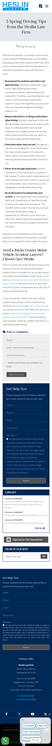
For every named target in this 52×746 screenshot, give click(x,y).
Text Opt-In (11, 435)
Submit (26, 480)
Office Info (25, 696)
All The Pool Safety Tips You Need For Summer (24, 523)
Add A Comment (16, 374)
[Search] (44, 556)
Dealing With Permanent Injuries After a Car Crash (26, 515)
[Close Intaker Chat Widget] (49, 714)
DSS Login (16, 743)
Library (10, 492)
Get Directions (25, 699)
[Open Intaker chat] (23, 745)
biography (19, 305)
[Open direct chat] (45, 714)
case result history (37, 305)
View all (39, 528)
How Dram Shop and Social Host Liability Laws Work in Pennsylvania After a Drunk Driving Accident (24, 504)
